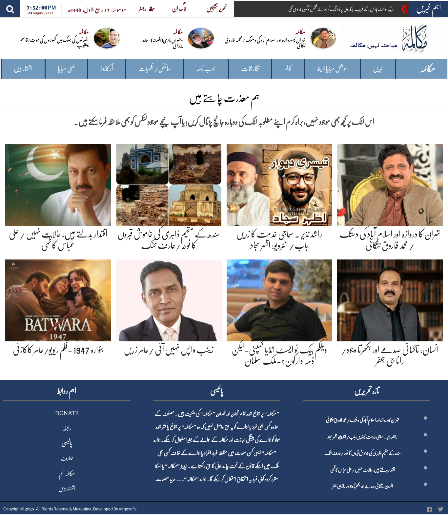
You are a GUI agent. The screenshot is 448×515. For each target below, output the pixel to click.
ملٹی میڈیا (66, 68)
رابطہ (67, 428)
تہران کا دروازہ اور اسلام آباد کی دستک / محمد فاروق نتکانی (265, 42)
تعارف (67, 458)
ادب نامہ (205, 68)
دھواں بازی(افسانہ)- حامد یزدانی (162, 42)
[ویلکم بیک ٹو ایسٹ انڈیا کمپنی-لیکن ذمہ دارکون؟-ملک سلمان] (279, 299)
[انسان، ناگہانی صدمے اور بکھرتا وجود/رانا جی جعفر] (390, 299)
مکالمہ (427, 69)
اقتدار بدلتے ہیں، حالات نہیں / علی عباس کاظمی (362, 470)
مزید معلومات (165, 479)
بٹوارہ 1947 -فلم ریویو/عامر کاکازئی (58, 350)
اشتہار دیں (23, 68)
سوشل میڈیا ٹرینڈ (332, 68)
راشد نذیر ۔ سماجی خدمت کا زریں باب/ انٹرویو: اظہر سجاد (362, 437)
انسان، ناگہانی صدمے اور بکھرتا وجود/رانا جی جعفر (362, 486)
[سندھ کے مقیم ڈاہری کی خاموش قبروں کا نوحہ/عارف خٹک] (168, 184)
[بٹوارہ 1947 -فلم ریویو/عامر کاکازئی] (58, 299)
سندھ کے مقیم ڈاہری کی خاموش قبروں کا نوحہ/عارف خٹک (362, 453)
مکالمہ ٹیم (67, 473)
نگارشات (250, 68)
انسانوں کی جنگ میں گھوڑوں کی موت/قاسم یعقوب (54, 42)
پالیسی (67, 443)
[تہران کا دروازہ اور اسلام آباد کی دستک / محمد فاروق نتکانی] (390, 184)
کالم (288, 68)
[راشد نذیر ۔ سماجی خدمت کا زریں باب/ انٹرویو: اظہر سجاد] (279, 184)
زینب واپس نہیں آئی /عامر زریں (169, 350)
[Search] (10, 9)
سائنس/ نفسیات (154, 68)
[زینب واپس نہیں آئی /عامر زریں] (168, 299)
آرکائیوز (106, 68)
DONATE (67, 413)
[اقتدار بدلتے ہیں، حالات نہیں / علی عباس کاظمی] (58, 184)
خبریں (378, 68)
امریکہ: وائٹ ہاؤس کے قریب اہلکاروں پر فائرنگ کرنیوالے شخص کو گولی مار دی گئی (341, 9)
